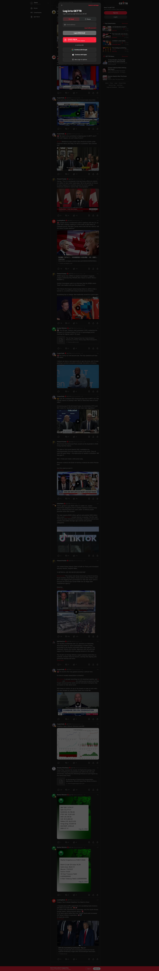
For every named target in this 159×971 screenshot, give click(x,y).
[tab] (71, 19)
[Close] (61, 5)
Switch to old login (93, 5)
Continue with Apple (81, 54)
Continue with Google (80, 49)
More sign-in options (81, 59)
